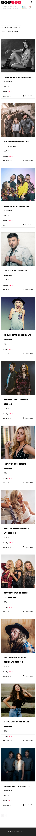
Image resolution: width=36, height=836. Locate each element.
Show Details (28, 96)
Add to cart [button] (8, 96)
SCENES (10, 92)
